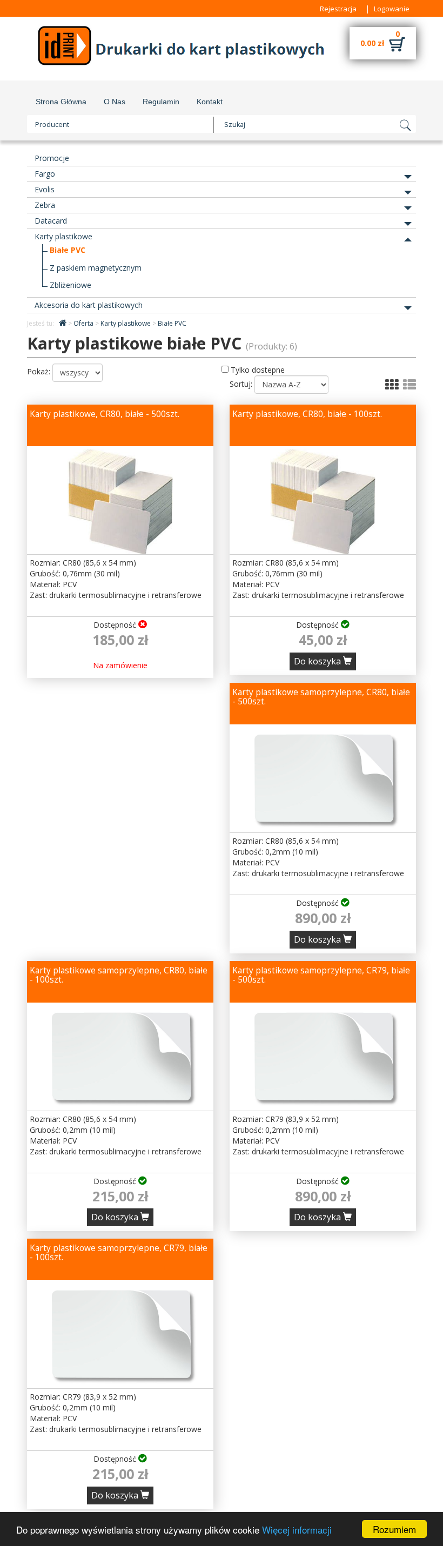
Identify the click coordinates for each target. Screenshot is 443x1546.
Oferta (84, 323)
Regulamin (161, 101)
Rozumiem (394, 1529)
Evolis (45, 189)
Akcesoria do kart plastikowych (89, 305)
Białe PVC (67, 250)
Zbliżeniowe (70, 285)
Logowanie (392, 9)
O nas (114, 101)
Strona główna (61, 101)
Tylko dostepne (257, 370)
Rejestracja (338, 9)
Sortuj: (241, 384)
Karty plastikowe (63, 236)
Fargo (45, 174)
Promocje (52, 158)
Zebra (45, 205)
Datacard (51, 221)
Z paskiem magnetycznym (96, 268)
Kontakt (210, 101)
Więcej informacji (297, 1529)
